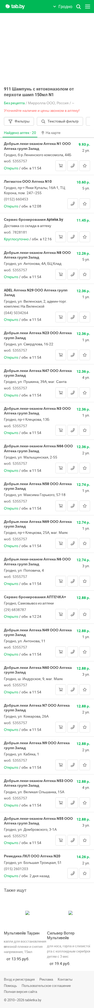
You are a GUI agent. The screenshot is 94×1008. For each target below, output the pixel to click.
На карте (53, 132)
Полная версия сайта (20, 991)
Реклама (46, 979)
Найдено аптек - (20, 132)
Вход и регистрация (19, 979)
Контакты (65, 979)
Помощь (10, 985)
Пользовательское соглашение (46, 985)
